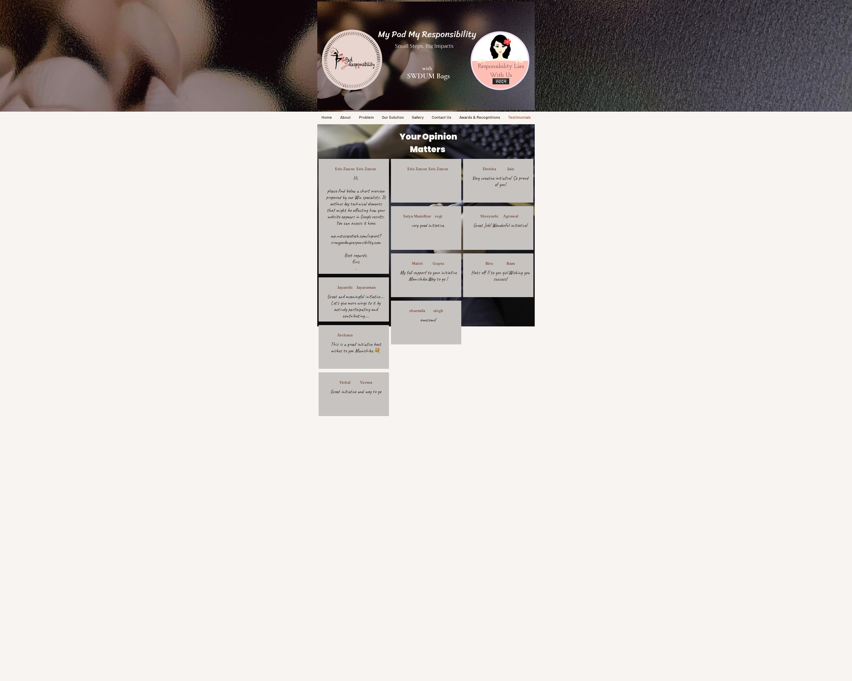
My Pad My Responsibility (427, 34)
